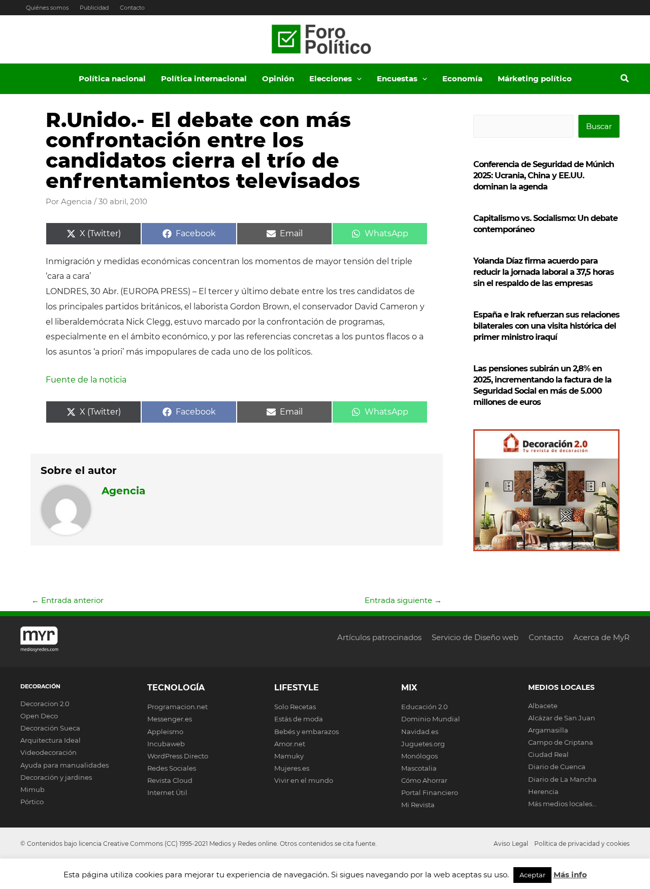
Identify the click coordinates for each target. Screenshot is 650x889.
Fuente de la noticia (86, 380)
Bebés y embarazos (306, 731)
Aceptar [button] (532, 875)
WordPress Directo (177, 756)
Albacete (543, 706)
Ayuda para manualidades (64, 765)
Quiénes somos (47, 7)
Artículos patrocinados (379, 637)
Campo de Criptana (560, 742)
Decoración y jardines (56, 777)
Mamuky (289, 756)
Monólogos (419, 756)
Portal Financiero (429, 792)
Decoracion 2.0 (45, 704)
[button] (357, 79)
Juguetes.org (423, 744)
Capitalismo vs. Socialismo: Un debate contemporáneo (545, 223)
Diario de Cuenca (557, 767)
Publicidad (94, 7)
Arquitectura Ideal (50, 740)
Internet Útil (167, 792)
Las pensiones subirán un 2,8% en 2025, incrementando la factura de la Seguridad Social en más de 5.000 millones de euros (542, 385)
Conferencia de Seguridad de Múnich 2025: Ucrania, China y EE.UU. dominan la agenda (543, 176)
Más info (570, 874)
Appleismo (165, 731)
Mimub (32, 789)
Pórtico (32, 802)
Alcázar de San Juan (561, 718)
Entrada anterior (67, 600)
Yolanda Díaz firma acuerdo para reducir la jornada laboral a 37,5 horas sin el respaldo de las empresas (543, 272)
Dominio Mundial (430, 719)
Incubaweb (166, 744)
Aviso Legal (511, 843)
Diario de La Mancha (562, 779)
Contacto (132, 7)
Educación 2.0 (424, 707)
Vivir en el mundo (303, 780)
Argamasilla (548, 730)
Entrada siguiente (403, 600)
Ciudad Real (548, 754)
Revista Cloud (169, 780)
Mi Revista (418, 805)
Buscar (599, 126)
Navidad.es (419, 731)
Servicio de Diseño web (475, 637)
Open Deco (39, 716)
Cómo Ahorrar (424, 780)
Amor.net (289, 744)
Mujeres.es (291, 768)
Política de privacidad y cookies (582, 843)
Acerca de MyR (601, 637)
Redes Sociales (171, 768)
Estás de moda (298, 719)
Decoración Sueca (50, 728)
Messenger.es (169, 719)
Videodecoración (48, 752)
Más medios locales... (562, 804)
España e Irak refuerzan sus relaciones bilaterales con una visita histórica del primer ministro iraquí (546, 326)
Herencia (543, 791)
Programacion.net (177, 707)
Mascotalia (419, 768)
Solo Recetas (295, 707)
